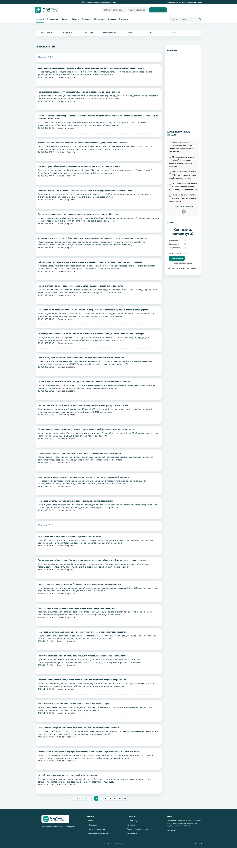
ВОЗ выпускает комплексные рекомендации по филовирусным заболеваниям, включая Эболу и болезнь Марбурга (91, 333)
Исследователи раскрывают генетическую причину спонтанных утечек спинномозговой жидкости (83, 477)
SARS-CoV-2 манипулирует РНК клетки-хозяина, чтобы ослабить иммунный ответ (182, 175)
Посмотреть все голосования (183, 268)
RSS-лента (171, 831)
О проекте (123, 19)
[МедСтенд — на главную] (49, 9)
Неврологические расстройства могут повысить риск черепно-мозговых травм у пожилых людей (83, 405)
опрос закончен (177, 258)
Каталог (65, 19)
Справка (112, 19)
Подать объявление (137, 10)
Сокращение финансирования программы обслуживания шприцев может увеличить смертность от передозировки (91, 68)
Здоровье (89, 33)
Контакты (131, 825)
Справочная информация (97, 833)
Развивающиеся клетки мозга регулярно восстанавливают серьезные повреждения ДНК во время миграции (88, 751)
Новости (40, 19)
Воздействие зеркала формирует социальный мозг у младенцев (67, 775)
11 (120, 798)
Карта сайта (132, 833)
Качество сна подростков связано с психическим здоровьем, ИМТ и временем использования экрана (85, 190)
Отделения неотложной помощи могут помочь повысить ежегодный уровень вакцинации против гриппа (86, 429)
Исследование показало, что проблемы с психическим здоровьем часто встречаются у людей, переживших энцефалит (93, 309)
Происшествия (110, 33)
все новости (46, 33)
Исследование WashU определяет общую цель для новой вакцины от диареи (73, 703)
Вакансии (86, 19)
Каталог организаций (96, 829)
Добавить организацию (114, 10)
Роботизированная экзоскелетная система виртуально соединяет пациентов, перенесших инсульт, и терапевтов (90, 262)
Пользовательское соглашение (140, 829)
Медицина (68, 33)
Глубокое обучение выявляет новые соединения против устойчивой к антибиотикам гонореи (81, 357)
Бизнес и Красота (66, 77)
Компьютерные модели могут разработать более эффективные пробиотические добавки (79, 92)
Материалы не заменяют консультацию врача (184, 2)
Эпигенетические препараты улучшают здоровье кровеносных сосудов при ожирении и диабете (82, 142)
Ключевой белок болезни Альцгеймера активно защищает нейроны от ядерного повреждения (82, 679)
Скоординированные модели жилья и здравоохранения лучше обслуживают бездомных (183, 186)
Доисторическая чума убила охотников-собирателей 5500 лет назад (69, 536)
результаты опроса (183, 263)
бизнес (152, 33)
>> (125, 798)
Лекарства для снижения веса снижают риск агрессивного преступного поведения (76, 608)
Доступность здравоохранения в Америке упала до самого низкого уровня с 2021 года (78, 214)
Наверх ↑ (198, 844)
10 (115, 798)
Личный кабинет (158, 10)
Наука (131, 33)
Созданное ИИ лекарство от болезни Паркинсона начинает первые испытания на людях (78, 727)
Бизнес (75, 19)
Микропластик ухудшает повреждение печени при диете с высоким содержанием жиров (79, 453)
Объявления (99, 19)
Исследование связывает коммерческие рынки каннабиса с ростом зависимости (75, 501)
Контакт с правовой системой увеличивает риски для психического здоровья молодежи (79, 166)
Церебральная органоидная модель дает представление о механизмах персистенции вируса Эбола (84, 381)
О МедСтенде (132, 821)
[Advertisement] (183, 90)
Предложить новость (184, 206)
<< (72, 798)
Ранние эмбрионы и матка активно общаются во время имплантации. (182, 198)
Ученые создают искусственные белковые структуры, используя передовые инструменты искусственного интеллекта (92, 238)
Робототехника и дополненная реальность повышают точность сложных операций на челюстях (82, 655)
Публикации (52, 19)
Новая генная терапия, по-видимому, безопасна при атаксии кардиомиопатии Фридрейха (79, 584)
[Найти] (200, 19)
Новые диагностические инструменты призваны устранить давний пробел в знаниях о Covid (80, 286)
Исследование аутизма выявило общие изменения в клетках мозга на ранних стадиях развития (82, 632)
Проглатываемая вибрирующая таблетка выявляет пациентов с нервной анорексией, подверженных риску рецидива (92, 560)
